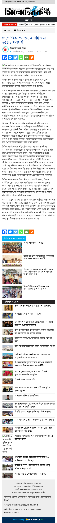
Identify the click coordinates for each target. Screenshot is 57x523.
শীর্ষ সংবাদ (20, 30)
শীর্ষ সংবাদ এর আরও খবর (14, 238)
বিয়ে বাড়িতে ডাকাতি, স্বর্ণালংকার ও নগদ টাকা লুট (35, 419)
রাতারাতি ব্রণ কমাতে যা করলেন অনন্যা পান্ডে (33, 305)
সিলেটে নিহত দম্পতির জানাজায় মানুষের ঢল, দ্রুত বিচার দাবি (36, 287)
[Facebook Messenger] (10, 57)
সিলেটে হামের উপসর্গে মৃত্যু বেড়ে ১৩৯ (30, 474)
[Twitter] (15, 57)
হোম (8, 30)
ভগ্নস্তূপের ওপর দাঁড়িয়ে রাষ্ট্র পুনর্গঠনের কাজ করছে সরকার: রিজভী (39, 257)
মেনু (30, 19)
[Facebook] (4, 57)
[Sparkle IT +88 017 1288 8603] (34, 519)
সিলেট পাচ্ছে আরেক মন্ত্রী (34, 242)
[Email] (26, 57)
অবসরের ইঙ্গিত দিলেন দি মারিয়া (28, 314)
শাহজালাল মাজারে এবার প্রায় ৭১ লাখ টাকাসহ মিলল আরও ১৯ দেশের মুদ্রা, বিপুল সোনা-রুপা (38, 272)
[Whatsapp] (21, 57)
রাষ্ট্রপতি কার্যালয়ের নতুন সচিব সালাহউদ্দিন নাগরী (35, 346)
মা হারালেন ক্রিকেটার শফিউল (27, 395)
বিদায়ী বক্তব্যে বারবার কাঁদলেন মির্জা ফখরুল (33, 411)
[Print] (31, 57)
